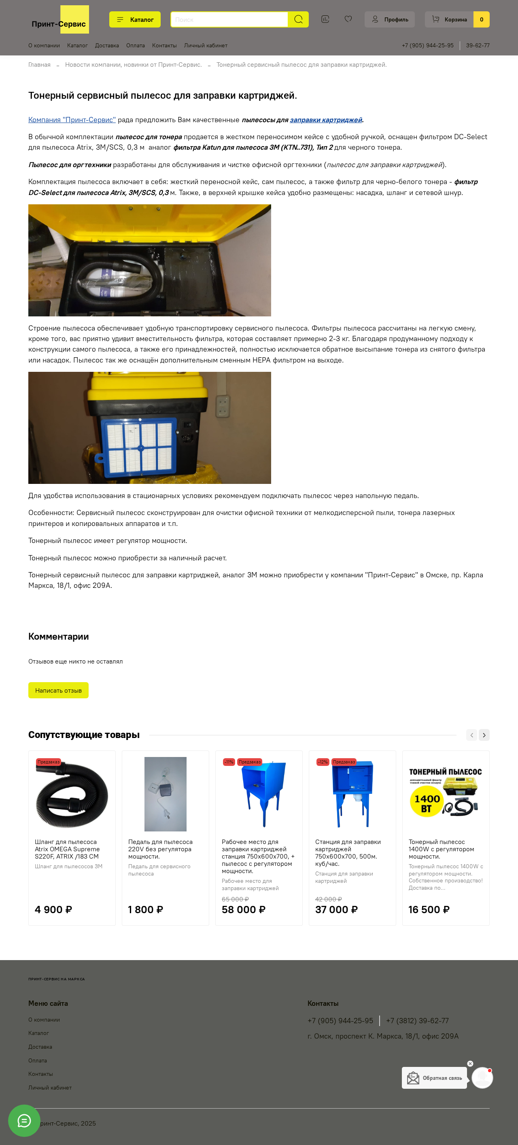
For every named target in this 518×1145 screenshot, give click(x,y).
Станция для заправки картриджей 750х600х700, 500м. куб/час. (348, 852)
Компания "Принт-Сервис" (72, 119)
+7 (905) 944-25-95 (428, 45)
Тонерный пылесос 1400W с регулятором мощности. (441, 849)
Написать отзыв (58, 690)
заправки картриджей (326, 119)
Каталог (142, 19)
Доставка (107, 45)
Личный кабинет (205, 45)
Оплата (135, 45)
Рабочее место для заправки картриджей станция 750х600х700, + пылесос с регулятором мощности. (258, 856)
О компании (44, 45)
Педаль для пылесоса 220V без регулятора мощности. (160, 849)
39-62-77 (478, 45)
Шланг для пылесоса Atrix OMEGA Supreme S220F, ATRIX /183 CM (67, 849)
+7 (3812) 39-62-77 (417, 1020)
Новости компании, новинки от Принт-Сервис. (133, 64)
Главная (39, 64)
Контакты (164, 45)
